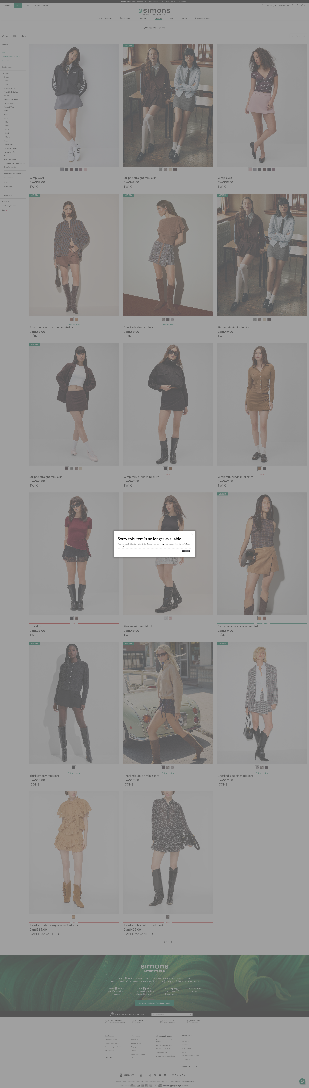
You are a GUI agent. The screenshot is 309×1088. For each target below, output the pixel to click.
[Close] (192, 533)
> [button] (186, 551)
